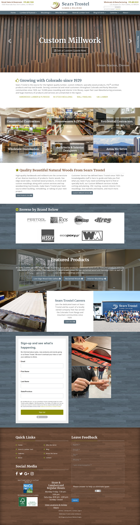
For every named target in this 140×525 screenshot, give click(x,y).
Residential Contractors (117, 121)
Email (23, 361)
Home (13, 12)
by (111, 9)
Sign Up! (42, 412)
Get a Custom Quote (71, 50)
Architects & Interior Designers (70, 149)
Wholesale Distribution (23, 149)
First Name (25, 371)
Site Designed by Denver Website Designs (70, 517)
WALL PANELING (84, 97)
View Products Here (23, 195)
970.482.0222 (133, 2)
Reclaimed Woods (73, 278)
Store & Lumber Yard (80, 12)
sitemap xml (67, 510)
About (125, 12)
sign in (80, 510)
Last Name (25, 381)
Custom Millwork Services (81, 193)
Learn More (69, 322)
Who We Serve (61, 12)
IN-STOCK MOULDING (63, 97)
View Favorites (138, 42)
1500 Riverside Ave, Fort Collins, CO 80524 (17, 4)
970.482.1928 (28, 2)
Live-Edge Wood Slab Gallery (46, 278)
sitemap (61, 510)
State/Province (26, 391)
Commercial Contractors (23, 121)
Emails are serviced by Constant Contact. (50, 406)
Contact (48, 458)
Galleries (114, 12)
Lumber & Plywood (28, 12)
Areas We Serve (116, 149)
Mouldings (45, 12)
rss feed (74, 510)
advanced (118, 9)
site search (106, 9)
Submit (75, 500)
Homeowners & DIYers (70, 121)
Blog (47, 449)
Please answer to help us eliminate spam (90, 486)
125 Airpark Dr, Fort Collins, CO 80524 (124, 4)
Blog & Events (99, 12)
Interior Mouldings (95, 278)
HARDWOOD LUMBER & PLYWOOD (34, 97)
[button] (8, 41)
